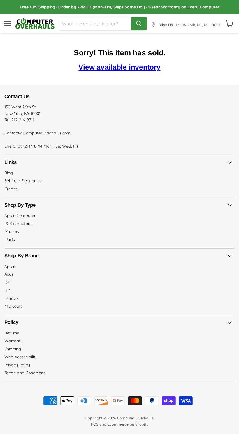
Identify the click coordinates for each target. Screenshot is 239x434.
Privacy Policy (17, 365)
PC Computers (17, 223)
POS (94, 424)
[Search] (139, 23)
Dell (7, 282)
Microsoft (13, 306)
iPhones (11, 231)
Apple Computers (21, 215)
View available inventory (119, 67)
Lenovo (11, 298)
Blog (8, 173)
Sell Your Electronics (22, 180)
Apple (9, 266)
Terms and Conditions (24, 372)
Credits (11, 189)
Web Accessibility (21, 356)
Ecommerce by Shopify (128, 424)
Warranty (13, 340)
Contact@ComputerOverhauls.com (37, 133)
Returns (11, 333)
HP (7, 290)
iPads (9, 239)
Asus (8, 274)
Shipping (12, 349)
